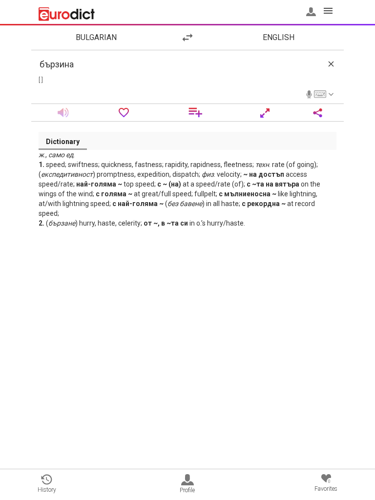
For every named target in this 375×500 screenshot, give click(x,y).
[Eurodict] (67, 14)
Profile (187, 490)
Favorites (325, 485)
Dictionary (63, 142)
